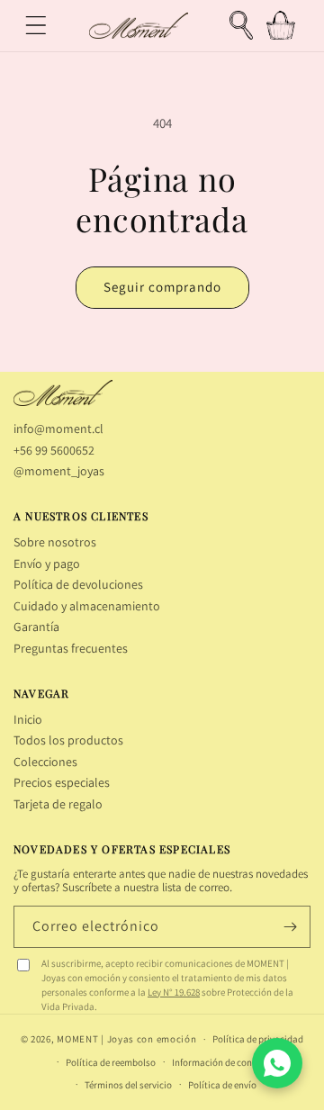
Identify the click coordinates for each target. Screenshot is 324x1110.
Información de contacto (223, 1062)
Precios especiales (62, 782)
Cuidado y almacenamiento (87, 606)
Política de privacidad (257, 1039)
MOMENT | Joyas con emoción (126, 1039)
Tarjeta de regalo (58, 804)
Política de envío (222, 1084)
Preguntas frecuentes (71, 648)
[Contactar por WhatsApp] (277, 1063)
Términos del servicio (128, 1084)
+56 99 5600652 (54, 450)
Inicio (28, 719)
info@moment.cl (59, 428)
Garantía (36, 626)
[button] (36, 25)
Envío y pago (47, 563)
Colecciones (45, 762)
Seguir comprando (162, 286)
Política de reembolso (111, 1062)
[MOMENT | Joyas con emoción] (63, 393)
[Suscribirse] (290, 927)
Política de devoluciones (78, 584)
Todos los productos (68, 740)
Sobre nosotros (55, 542)
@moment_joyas (59, 471)
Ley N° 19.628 (174, 992)
